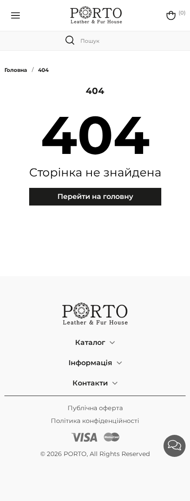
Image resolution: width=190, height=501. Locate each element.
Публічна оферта (95, 408)
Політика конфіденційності (95, 421)
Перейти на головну (95, 196)
